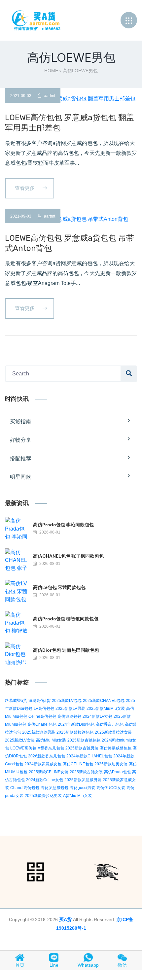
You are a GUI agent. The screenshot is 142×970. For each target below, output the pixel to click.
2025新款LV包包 (67, 700)
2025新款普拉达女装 (113, 732)
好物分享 (20, 440)
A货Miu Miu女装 (77, 795)
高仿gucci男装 (82, 787)
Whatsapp (88, 965)
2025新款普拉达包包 (74, 732)
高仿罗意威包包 (54, 787)
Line (54, 965)
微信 (122, 965)
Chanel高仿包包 (24, 787)
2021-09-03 (20, 95)
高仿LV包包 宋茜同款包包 (59, 587)
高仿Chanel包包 (41, 724)
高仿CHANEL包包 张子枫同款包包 (68, 556)
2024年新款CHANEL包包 (89, 756)
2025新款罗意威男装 (82, 780)
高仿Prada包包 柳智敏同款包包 (65, 619)
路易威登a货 (16, 700)
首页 (19, 965)
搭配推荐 (20, 458)
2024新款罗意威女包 (42, 764)
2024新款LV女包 (97, 716)
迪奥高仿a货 (39, 700)
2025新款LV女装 (20, 740)
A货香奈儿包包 (51, 748)
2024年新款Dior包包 (76, 724)
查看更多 (25, 188)
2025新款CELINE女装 (48, 772)
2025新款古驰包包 (83, 740)
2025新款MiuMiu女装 (106, 708)
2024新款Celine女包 (44, 780)
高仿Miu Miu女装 (51, 740)
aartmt (49, 95)
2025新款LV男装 (70, 708)
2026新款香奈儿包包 (46, 756)
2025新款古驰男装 (81, 748)
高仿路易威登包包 (115, 748)
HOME (51, 70)
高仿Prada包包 (117, 772)
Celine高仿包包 (42, 716)
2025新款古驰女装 (86, 772)
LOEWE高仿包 (23, 748)
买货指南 (20, 421)
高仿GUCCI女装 (110, 787)
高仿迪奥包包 (69, 716)
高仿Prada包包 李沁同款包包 (63, 525)
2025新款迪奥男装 (38, 732)
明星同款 (20, 477)
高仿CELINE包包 (78, 764)
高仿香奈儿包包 (110, 724)
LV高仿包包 (44, 708)
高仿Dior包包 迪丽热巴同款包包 (66, 650)
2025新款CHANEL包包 (103, 700)
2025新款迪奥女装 (110, 764)
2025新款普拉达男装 (43, 795)
